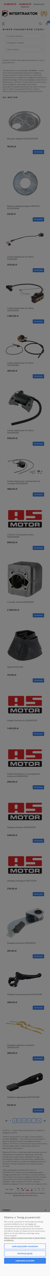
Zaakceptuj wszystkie (25, 1261)
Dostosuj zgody (25, 1253)
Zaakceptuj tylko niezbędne (25, 1246)
